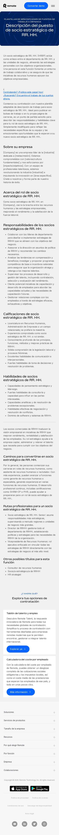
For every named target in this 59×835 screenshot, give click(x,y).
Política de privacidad (20, 798)
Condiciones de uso (15, 806)
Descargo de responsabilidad (40, 806)
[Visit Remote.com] (12, 6)
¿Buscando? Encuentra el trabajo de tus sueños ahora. (28, 97)
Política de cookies (40, 798)
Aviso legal (29, 814)
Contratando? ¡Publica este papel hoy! (23, 92)
